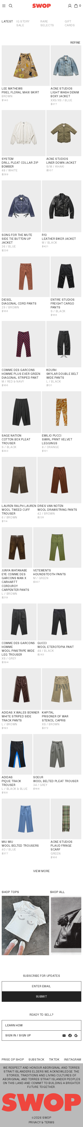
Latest (7, 21)
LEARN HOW (14, 1025)
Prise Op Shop (13, 1059)
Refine (75, 42)
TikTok (54, 1059)
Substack (36, 1059)
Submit (41, 996)
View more (41, 871)
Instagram (72, 1059)
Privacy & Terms (41, 1122)
